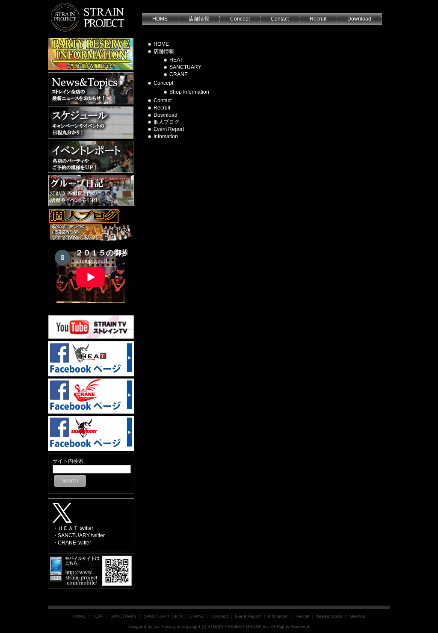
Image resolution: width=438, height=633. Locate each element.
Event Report (169, 129)
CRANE (178, 74)
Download (166, 115)
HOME (161, 44)
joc (156, 626)
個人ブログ (166, 122)
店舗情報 (164, 51)
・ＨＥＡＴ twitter (73, 528)
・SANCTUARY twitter (79, 535)
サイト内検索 (68, 461)
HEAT (176, 60)
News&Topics (329, 616)
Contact (163, 101)
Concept (163, 83)
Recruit (162, 108)
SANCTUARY (185, 67)
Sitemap (357, 616)
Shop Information (189, 92)
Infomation (166, 136)
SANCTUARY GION (163, 616)
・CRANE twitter (72, 543)
